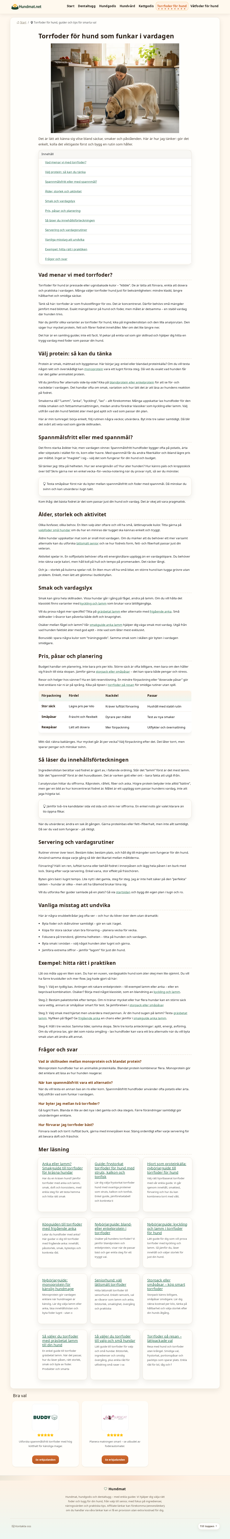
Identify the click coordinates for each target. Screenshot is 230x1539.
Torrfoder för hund (172, 6)
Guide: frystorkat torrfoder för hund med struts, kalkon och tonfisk (114, 1170)
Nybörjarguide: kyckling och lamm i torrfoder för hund (167, 1228)
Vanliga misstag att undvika (64, 239)
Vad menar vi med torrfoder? (65, 162)
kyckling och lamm (93, 603)
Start (70, 6)
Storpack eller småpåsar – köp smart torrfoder (166, 1284)
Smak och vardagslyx (60, 201)
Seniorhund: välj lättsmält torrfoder (110, 1282)
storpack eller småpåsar (113, 671)
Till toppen (207, 1526)
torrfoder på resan (121, 685)
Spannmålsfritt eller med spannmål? (71, 182)
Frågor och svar (56, 259)
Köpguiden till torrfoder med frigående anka (62, 1226)
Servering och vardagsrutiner (66, 230)
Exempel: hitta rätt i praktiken (66, 249)
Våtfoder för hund (204, 6)
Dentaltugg (87, 6)
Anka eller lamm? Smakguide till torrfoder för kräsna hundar (62, 1168)
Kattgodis (146, 6)
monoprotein (93, 369)
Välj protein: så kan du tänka (65, 172)
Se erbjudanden (46, 1459)
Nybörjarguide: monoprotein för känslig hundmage (58, 1284)
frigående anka (161, 611)
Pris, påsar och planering (62, 211)
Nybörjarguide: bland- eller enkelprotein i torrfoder (113, 1228)
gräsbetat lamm (108, 611)
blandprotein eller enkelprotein (132, 382)
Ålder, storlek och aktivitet (63, 191)
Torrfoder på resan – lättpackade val (164, 1338)
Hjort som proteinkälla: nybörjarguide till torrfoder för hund (166, 1168)
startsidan (123, 892)
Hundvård (127, 6)
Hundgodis (107, 6)
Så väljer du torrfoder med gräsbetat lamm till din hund (60, 1340)
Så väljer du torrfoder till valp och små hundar (115, 1338)
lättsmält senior (87, 543)
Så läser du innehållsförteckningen (70, 220)
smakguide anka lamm (106, 625)
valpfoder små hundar (54, 530)
